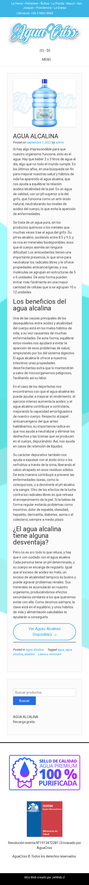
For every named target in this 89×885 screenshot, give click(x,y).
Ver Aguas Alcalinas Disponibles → (44, 632)
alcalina (29, 654)
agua (61, 649)
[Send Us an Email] (58, 13)
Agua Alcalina (35, 649)
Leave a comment (49, 654)
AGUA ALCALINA (35, 136)
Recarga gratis (24, 722)
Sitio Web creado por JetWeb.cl (44, 877)
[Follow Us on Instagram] (69, 13)
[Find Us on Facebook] (63, 13)
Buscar (24, 701)
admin (60, 142)
